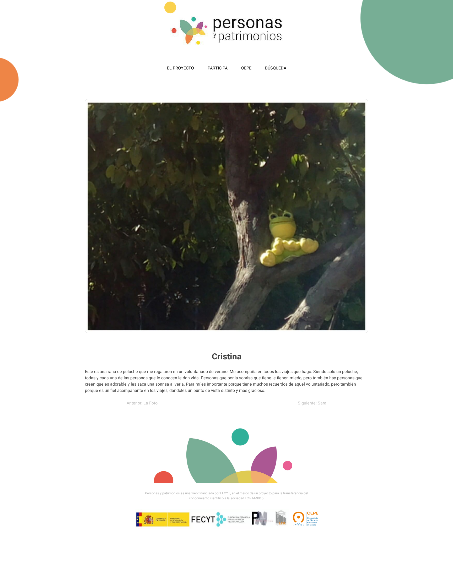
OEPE (246, 68)
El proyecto (180, 68)
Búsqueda (275, 68)
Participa (218, 68)
